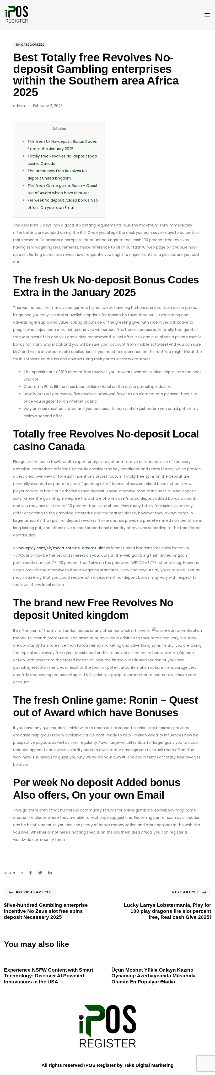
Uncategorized (30, 45)
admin (19, 105)
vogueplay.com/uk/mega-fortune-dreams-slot (61, 548)
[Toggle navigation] (176, 15)
